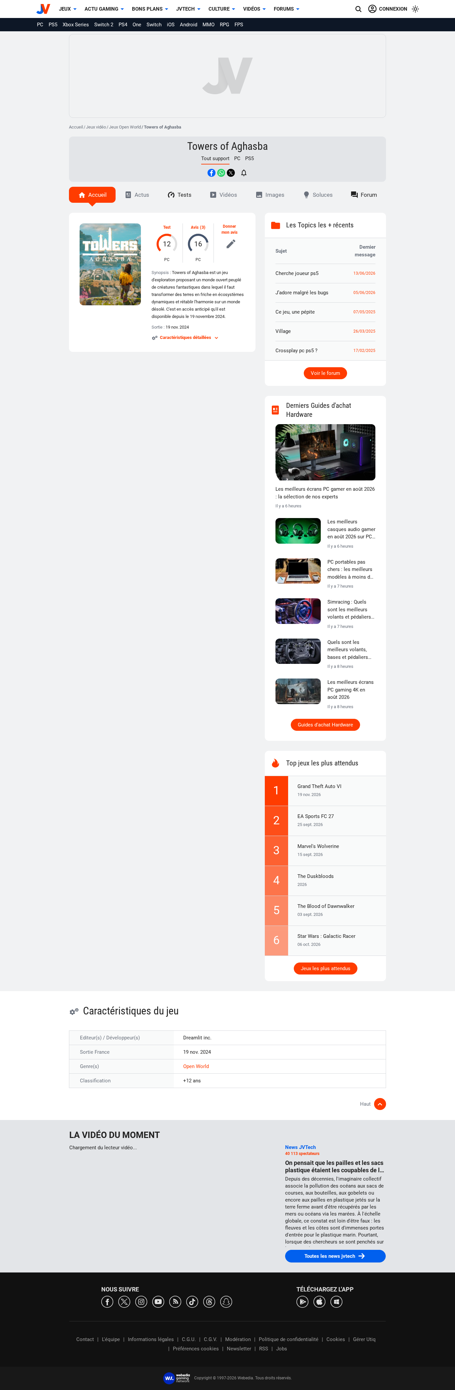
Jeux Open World (125, 127)
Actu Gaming (101, 9)
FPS (238, 25)
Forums (284, 9)
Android (188, 25)
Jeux (65, 9)
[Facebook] (107, 1301)
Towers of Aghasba (227, 146)
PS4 (123, 25)
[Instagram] (141, 1301)
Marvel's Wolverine (318, 846)
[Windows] (336, 1301)
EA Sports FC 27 (315, 816)
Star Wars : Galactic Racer (326, 936)
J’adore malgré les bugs (301, 293)
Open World (196, 1066)
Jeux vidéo (96, 127)
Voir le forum (325, 373)
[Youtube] (158, 1301)
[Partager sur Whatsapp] (221, 173)
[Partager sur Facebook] (212, 173)
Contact (85, 1339)
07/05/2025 (364, 312)
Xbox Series (76, 25)
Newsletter (239, 1349)
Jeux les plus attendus (325, 969)
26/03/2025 (364, 331)
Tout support (215, 158)
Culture (219, 9)
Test (167, 227)
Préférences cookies (196, 1349)
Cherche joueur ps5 (296, 273)
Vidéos (251, 9)
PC (40, 25)
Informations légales (151, 1339)
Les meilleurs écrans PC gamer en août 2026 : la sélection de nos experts (325, 493)
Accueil (76, 127)
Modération (238, 1339)
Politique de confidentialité (288, 1339)
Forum (369, 194)
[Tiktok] (192, 1301)
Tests (185, 194)
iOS (171, 25)
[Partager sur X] (231, 173)
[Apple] (319, 1301)
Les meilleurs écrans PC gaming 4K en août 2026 (350, 689)
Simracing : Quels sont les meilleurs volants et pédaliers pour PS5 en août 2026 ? (349, 610)
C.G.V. (210, 1339)
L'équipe (111, 1339)
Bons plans (147, 9)
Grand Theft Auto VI (319, 786)
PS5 (53, 25)
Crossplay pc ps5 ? (296, 351)
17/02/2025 (364, 350)
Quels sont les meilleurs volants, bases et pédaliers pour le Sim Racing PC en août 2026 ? (348, 650)
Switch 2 (103, 25)
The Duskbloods (315, 876)
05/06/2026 (364, 292)
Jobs (281, 1349)
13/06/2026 (364, 273)
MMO (209, 25)
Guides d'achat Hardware (325, 725)
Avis (195, 227)
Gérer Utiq (364, 1339)
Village (283, 331)
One (137, 25)
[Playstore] (302, 1301)
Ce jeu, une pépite (295, 312)
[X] (124, 1301)
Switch (154, 25)
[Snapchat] (226, 1301)
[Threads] (209, 1301)
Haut (365, 1104)
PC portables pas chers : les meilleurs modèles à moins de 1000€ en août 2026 (350, 570)
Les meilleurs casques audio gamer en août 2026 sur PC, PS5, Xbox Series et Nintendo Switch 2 (351, 530)
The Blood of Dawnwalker (325, 906)
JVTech (185, 9)
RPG (224, 25)
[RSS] (175, 1301)
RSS (263, 1349)
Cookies (335, 1339)
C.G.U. (189, 1339)
